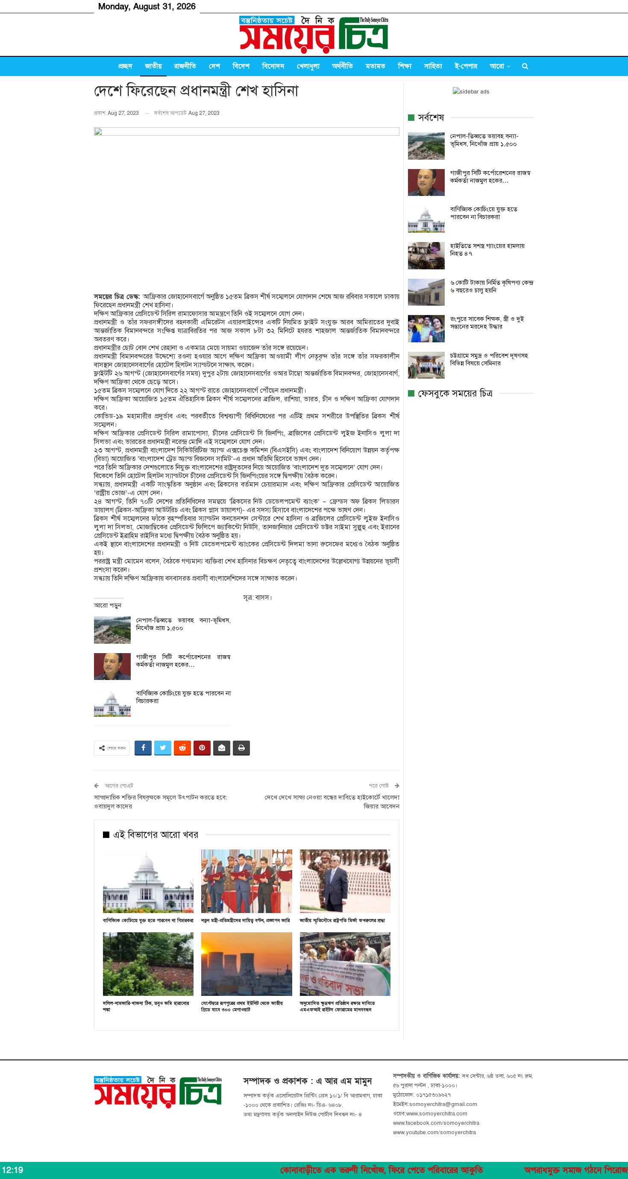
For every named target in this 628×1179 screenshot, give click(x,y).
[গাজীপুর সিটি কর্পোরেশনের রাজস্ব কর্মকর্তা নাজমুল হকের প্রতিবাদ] (112, 666)
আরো (497, 66)
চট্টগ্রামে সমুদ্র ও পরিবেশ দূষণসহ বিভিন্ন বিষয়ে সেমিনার (489, 359)
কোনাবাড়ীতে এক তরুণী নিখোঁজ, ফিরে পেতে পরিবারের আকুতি (343, 1170)
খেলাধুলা (308, 66)
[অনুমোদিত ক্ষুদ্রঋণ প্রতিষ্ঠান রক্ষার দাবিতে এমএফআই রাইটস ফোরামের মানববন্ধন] (345, 964)
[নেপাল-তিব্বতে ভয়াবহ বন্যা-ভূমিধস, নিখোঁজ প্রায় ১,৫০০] (112, 630)
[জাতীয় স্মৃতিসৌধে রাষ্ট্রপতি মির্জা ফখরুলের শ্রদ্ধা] (345, 881)
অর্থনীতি (342, 66)
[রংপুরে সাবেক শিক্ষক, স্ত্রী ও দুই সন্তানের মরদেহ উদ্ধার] (426, 328)
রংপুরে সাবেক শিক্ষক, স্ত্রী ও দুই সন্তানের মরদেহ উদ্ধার (487, 322)
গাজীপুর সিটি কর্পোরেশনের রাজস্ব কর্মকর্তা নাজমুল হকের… (183, 660)
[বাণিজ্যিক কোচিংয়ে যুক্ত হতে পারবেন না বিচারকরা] (112, 703)
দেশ (214, 66)
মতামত (375, 66)
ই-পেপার (466, 66)
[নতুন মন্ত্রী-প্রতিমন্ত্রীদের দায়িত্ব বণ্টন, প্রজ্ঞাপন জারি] (246, 881)
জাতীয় (153, 66)
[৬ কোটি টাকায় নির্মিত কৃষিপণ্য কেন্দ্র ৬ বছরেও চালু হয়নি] (426, 292)
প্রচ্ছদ (125, 66)
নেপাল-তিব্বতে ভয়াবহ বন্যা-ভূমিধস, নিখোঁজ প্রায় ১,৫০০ (484, 140)
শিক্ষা (404, 66)
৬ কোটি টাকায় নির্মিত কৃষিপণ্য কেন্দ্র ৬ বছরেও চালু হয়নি (491, 286)
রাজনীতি (185, 66)
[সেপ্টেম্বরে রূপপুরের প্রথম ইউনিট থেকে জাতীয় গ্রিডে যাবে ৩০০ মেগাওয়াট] (246, 964)
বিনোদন (273, 66)
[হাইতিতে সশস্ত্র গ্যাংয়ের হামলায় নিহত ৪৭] (426, 255)
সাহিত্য (433, 66)
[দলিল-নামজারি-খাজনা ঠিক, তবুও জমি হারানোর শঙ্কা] (148, 964)
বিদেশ (241, 66)
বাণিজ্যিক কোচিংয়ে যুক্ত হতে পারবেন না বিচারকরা (483, 213)
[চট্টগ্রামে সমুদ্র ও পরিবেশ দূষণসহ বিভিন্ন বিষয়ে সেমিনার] (426, 365)
